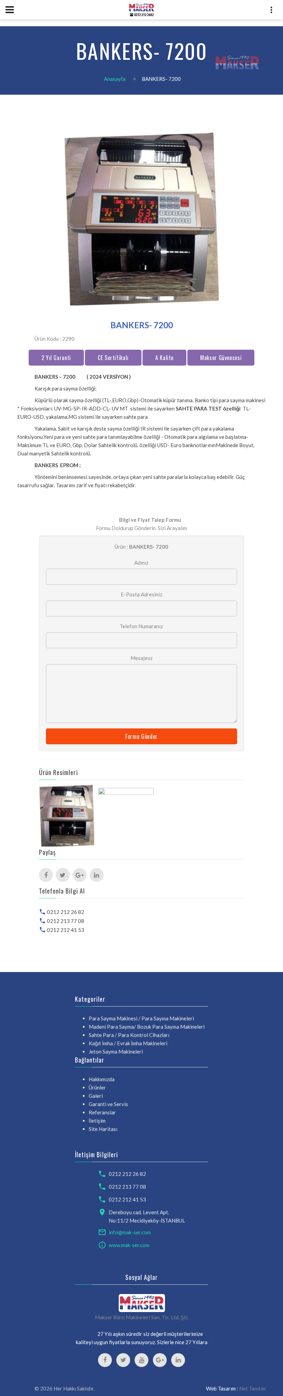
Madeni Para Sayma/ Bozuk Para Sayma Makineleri (147, 1027)
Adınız (141, 562)
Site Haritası (103, 1129)
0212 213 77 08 (65, 921)
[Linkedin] (97, 875)
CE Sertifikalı (113, 357)
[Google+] (80, 875)
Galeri (96, 1096)
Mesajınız (141, 658)
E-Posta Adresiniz (141, 594)
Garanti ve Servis (108, 1104)
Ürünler (97, 1087)
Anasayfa (115, 79)
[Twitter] (63, 875)
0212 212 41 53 (65, 930)
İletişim (97, 1120)
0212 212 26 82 (65, 912)
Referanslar (102, 1112)
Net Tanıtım (252, 1388)
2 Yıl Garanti (56, 357)
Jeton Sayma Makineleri (116, 1051)
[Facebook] (46, 875)
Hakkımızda (102, 1079)
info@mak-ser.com (130, 1232)
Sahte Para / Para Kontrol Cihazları (129, 1035)
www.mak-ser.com (129, 1245)
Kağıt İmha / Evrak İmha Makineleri (128, 1043)
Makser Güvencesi (221, 357)
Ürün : (141, 547)
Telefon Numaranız (141, 626)
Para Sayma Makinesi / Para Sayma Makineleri (141, 1018)
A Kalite (164, 357)
